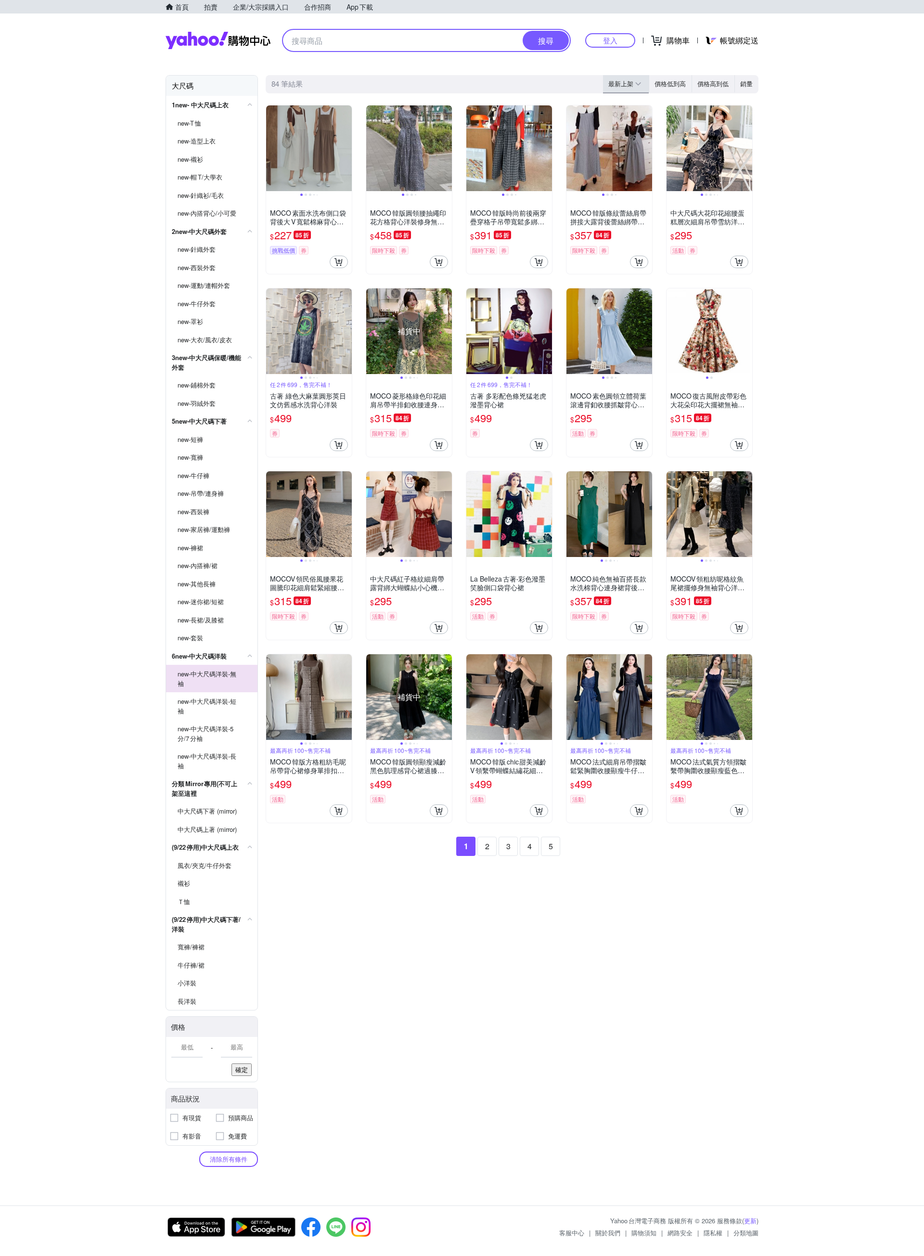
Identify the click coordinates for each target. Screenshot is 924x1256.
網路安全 (680, 1232)
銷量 (746, 83)
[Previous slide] (272, 148)
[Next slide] (345, 148)
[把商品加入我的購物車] (339, 262)
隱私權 (713, 1232)
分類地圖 (745, 1232)
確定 (241, 1069)
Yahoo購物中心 (218, 40)
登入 (610, 40)
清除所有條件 (228, 1159)
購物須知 (643, 1232)
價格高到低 (713, 83)
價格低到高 (670, 83)
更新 (750, 1220)
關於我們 (607, 1232)
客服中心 (571, 1232)
